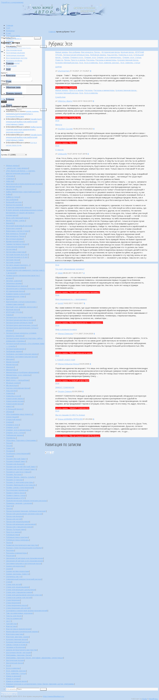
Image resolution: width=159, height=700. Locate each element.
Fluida (144, 699)
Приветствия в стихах (16, 495)
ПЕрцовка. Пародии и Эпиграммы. (21, 440)
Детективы (11, 249)
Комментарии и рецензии (17, 293)
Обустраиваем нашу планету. (19, 414)
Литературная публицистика (76, 54)
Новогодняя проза (14, 403)
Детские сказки (13, 262)
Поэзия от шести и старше (18, 471)
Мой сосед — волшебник (17, 380)
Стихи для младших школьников (20, 589)
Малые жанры (61, 52)
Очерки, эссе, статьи (131, 57)
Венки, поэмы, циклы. (15, 220)
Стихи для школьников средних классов (24, 595)
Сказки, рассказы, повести (17, 574)
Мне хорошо (11, 377)
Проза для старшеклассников (19, 526)
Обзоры (9, 411)
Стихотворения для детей (18, 608)
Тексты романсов (13, 618)
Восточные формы (14, 238)
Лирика (9, 314)
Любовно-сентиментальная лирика (22, 354)
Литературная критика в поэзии (20, 320)
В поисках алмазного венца (18, 207)
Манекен (10, 367)
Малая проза (11, 364)
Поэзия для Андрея (15, 464)
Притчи (9, 506)
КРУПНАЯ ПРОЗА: (14, 312)
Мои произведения (14, 50)
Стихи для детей (13, 584)
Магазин (10, 359)
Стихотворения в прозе (16, 605)
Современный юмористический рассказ (23, 579)
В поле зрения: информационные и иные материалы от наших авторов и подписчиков (24, 212)
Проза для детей (13, 519)
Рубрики (10, 686)
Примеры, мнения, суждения (19, 503)
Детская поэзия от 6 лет (17, 257)
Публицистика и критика (17, 537)
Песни (9, 443)
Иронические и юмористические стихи (23, 288)
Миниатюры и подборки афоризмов (22, 372)
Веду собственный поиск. (17, 218)
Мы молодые (12, 385)
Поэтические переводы (16, 490)
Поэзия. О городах (14, 479)
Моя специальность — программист (71, 299)
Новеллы (10, 393)
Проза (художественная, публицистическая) (26, 511)
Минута (58, 124)
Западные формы (14, 283)
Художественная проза (128, 60)
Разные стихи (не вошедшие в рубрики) (24, 547)
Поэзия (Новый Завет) (16, 461)
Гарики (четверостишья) (17, 244)
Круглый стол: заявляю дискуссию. (21, 307)
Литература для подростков (18, 317)
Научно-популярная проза (17, 388)
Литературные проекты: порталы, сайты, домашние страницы (24, 339)
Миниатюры (11, 369)
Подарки (10, 451)
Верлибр (10, 223)
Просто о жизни (78, 60)
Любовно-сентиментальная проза (21, 356)
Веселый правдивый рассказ (18, 225)
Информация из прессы (16, 286)
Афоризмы (10, 189)
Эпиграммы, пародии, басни (18, 655)
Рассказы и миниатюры (105, 60)
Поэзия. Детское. (13, 474)
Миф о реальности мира (66, 329)
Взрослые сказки (13, 228)
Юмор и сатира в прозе (16, 681)
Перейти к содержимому (12, 2)
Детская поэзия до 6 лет (17, 254)
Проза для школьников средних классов (24, 513)
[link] (8, 43)
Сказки (9, 568)
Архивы (4, 155)
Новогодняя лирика (15, 398)
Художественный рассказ (66, 62)
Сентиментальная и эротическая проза (23, 563)
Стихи (8, 581)
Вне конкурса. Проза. (90, 52)
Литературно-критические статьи (21, 325)
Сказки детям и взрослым (17, 571)
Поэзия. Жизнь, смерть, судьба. (20, 477)
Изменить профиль (14, 60)
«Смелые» (10, 178)
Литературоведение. (15, 348)
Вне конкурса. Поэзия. (16, 233)
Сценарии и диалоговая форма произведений (26, 610)
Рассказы (90, 60)
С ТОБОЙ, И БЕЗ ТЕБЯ (65, 359)
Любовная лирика (98, 54)
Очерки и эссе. (76, 57)
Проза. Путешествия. (15, 529)
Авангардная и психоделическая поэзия (24, 184)
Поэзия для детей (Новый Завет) (21, 469)
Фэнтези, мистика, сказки (17, 636)
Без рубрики (74, 52)
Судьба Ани (60, 97)
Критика (9, 299)
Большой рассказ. (14, 202)
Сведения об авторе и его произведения (24, 561)
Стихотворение (13, 600)
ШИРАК (58, 66)
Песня (9, 445)
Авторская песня (13, 186)
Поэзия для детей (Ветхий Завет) (21, 466)
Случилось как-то (13, 576)
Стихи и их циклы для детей (18, 597)
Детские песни (12, 259)
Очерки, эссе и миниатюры (109, 57)
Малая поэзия (12, 362)
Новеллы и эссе (125, 54)
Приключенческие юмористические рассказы (26, 500)
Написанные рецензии (15, 55)
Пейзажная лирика (14, 435)
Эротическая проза (14, 663)
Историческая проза (110, 52)
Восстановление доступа (16, 58)
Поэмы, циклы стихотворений (19, 487)
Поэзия (9, 456)
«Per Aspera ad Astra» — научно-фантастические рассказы (20, 172)
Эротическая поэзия (15, 660)
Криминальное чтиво (15, 296)
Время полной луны (15, 241)
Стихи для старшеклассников (19, 592)
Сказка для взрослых (15, 566)
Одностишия (12, 417)
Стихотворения (13, 602)
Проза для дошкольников (17, 521)
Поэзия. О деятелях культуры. (19, 482)
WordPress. (153, 699)
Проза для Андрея (14, 516)
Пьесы (9, 542)
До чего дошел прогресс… (17, 265)
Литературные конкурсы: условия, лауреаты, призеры (21, 334)
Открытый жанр (13, 419)
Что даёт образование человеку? (69, 269)
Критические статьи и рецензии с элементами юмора (21, 302)
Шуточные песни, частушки (18, 652)
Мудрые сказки (13, 382)
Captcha (5, 83)
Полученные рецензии (15, 53)
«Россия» (10, 176)
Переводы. (11, 437)
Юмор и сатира (13, 678)
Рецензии (10, 555)
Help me (9, 181)
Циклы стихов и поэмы (16, 644)
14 (53, 452)
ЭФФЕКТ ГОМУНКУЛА (64, 387)
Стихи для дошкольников (17, 587)
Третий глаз (11, 623)
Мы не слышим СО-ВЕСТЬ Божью (70, 415)
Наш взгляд (112, 54)
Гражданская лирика (15, 246)
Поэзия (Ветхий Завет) (16, 458)
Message (5, 81)
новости (9, 406)
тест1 (8, 621)
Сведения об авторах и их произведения (24, 558)
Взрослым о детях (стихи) (17, 231)
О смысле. (59, 149)
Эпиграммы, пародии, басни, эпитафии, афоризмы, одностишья (34, 657)
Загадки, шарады (13, 280)
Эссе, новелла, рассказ (109, 62)
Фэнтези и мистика (14, 634)
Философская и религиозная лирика (22, 631)
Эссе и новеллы (91, 62)
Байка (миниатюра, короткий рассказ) (23, 191)
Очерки (65, 57)
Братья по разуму (14, 204)
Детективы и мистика (15, 252)
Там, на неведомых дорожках (19, 613)
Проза (67, 60)
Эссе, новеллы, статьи (130, 62)
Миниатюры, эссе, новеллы (18, 375)
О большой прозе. (14, 409)
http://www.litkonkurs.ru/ (53, 696)
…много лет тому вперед (17, 168)
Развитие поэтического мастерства (22, 545)
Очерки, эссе (90, 57)
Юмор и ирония (13, 676)
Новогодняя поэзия (15, 401)
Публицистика (12, 534)
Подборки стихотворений (17, 453)
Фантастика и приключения (18, 629)
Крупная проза (127, 52)
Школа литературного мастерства (21, 650)
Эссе (81, 62)
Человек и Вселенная (15, 647)
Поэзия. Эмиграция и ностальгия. (21, 485)
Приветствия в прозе (15, 492)
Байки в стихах (12, 197)
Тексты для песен (14, 615)
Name (4, 73)
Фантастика (11, 626)
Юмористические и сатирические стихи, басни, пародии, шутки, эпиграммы (40, 684)
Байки (8, 194)
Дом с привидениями (15, 267)
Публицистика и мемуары (17, 540)
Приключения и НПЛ (15, 498)
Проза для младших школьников (21, 524)
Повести (59, 60)
